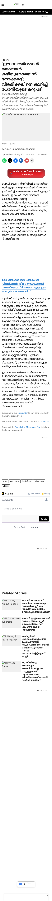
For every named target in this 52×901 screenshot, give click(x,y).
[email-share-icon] (26, 162)
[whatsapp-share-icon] (4, 162)
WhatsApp (45, 422)
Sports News (26, 481)
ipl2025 (6, 486)
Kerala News (26, 11)
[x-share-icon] (10, 162)
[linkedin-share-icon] (21, 162)
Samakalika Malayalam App (27, 427)
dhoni (5, 481)
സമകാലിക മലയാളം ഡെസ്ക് (18, 149)
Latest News (39, 481)
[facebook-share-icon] (15, 162)
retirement (14, 481)
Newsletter (23, 413)
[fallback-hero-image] (11, 604)
